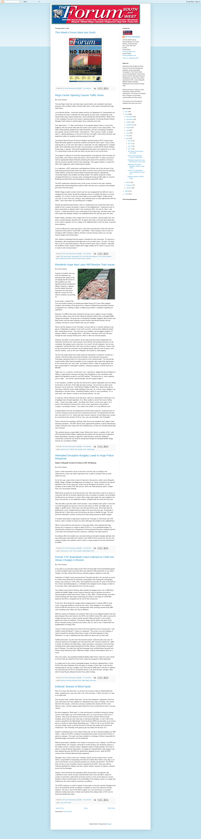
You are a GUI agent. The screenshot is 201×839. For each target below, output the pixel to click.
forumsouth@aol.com (129, 55)
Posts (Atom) (68, 811)
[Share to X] (103, 88)
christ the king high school (73, 680)
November (129, 119)
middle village (90, 449)
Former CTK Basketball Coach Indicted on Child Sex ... (136, 172)
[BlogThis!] (100, 88)
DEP (76, 449)
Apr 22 (130, 143)
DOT (81, 256)
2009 (126, 191)
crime (70, 551)
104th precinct (64, 551)
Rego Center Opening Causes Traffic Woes (79, 95)
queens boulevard (61, 258)
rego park (88, 258)
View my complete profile (130, 58)
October (129, 122)
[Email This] (98, 88)
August (128, 127)
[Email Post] (94, 88)
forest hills (86, 256)
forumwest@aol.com (129, 51)
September (130, 125)
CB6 (61, 256)
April (128, 138)
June (128, 133)
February (129, 185)
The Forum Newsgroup (132, 37)
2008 (126, 194)
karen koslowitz (106, 256)
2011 (126, 111)
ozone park (93, 680)
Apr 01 (130, 149)
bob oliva (62, 680)
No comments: (87, 88)
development (75, 256)
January (129, 188)
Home (86, 808)
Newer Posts (60, 808)
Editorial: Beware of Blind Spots (73, 686)
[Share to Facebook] (105, 88)
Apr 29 (130, 141)
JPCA (100, 256)
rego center (81, 258)
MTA (65, 802)
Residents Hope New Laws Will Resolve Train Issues (85, 264)
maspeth (79, 551)
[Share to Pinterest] (107, 88)
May (127, 136)
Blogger (109, 824)
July (127, 130)
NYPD (92, 551)
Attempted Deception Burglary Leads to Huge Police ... (136, 166)
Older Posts (111, 808)
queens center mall (72, 258)
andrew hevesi (64, 449)
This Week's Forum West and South (75, 32)
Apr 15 (130, 146)
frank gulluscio (94, 256)
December (129, 117)
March (128, 182)
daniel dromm (67, 256)
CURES (71, 449)
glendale (80, 449)
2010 (126, 114)
